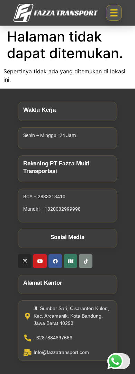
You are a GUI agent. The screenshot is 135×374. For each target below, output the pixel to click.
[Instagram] (25, 261)
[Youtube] (40, 261)
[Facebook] (55, 261)
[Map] (70, 261)
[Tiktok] (85, 261)
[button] (114, 13)
